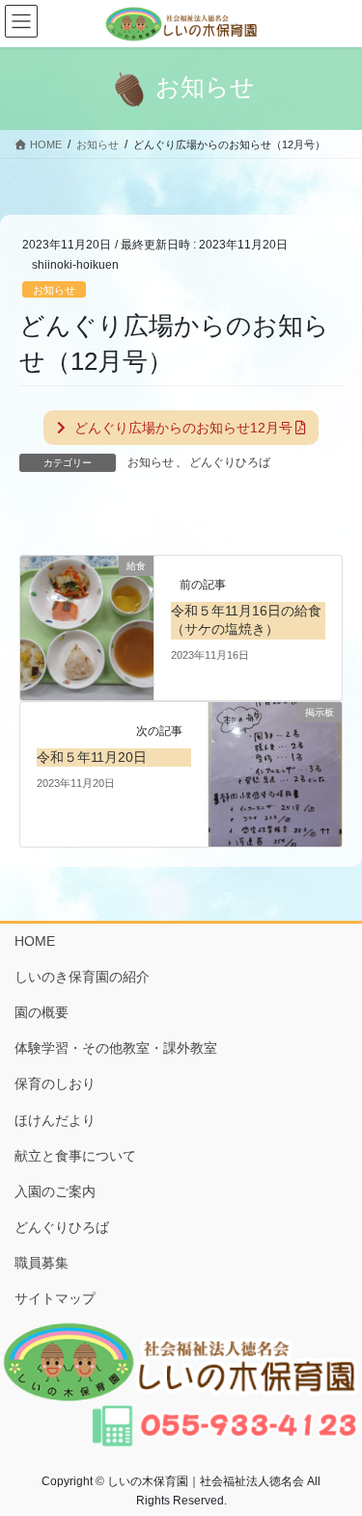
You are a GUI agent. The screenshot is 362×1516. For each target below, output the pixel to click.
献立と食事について (75, 1155)
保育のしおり (55, 1083)
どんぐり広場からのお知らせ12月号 (181, 427)
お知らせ (54, 290)
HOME (34, 941)
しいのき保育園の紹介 (82, 976)
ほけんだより (55, 1120)
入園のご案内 (55, 1191)
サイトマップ (55, 1298)
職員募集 (41, 1262)
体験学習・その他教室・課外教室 (115, 1048)
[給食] (86, 627)
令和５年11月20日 (92, 757)
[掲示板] (275, 773)
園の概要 (41, 1012)
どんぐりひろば (229, 462)
